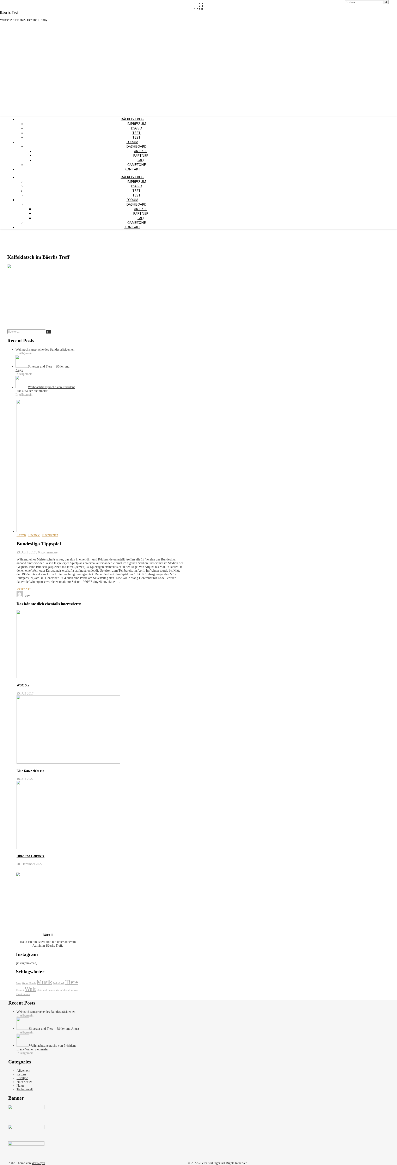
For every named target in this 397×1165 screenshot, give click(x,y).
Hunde (32, 983)
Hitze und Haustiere (30, 856)
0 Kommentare (47, 552)
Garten (25, 983)
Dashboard (136, 146)
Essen (18, 983)
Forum (132, 142)
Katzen (21, 535)
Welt (30, 988)
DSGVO (136, 128)
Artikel (140, 151)
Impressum (136, 123)
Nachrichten (50, 535)
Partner (140, 155)
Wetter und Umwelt (46, 990)
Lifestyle (34, 535)
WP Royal (38, 1163)
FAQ (141, 160)
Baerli (27, 595)
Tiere (71, 982)
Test (136, 133)
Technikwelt (59, 983)
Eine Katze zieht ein (30, 770)
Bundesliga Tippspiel (39, 543)
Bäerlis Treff (9, 12)
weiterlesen (24, 588)
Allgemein (23, 1070)
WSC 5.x (23, 685)
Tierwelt (20, 990)
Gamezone (136, 164)
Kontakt (132, 169)
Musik (44, 982)
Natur (20, 1085)
